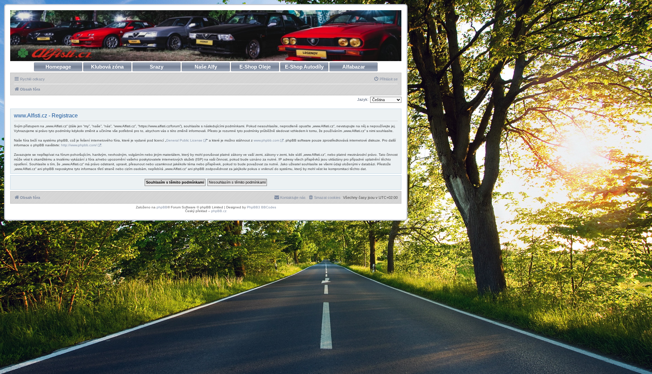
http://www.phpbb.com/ (79, 145)
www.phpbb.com (266, 140)
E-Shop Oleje (255, 67)
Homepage (58, 67)
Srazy (156, 67)
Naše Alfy (206, 67)
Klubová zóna (107, 67)
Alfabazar (353, 67)
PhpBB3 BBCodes (261, 207)
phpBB (162, 207)
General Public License (184, 140)
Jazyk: (362, 99)
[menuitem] (386, 79)
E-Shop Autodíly (304, 67)
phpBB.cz (219, 211)
